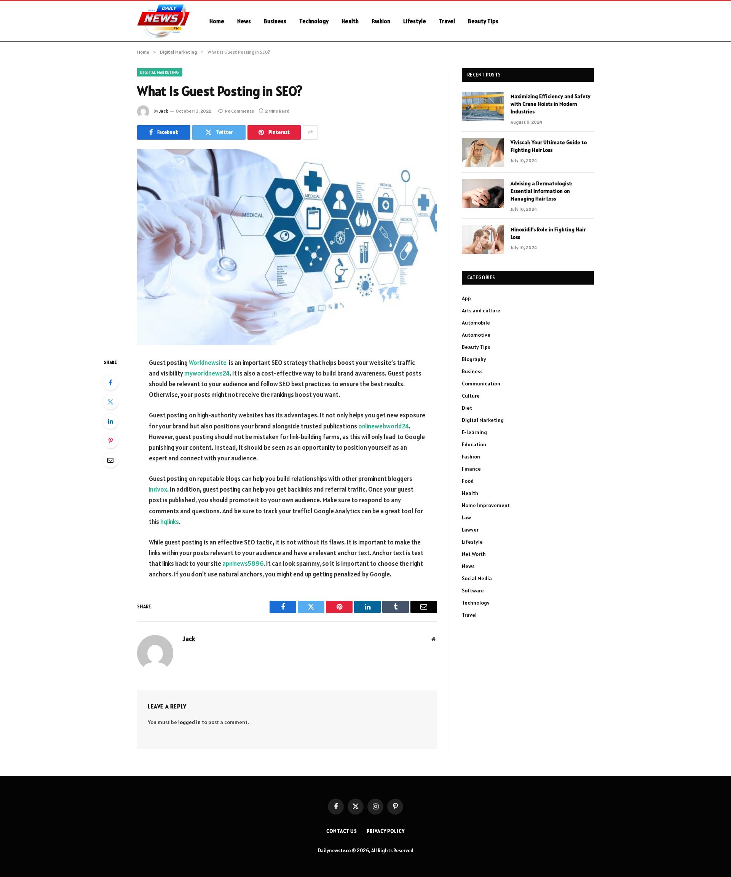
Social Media (477, 578)
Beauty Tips (483, 21)
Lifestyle (414, 21)
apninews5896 (242, 563)
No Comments (239, 111)
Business (275, 21)
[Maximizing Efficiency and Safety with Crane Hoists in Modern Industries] (483, 106)
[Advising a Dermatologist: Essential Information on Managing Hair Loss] (483, 193)
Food (468, 480)
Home (216, 21)
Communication (481, 383)
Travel (447, 21)
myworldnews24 (207, 373)
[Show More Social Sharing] (310, 132)
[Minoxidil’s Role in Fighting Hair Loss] (483, 239)
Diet (467, 407)
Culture (471, 395)
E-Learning (474, 432)
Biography (474, 359)
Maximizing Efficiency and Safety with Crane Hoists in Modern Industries (551, 104)
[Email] (110, 460)
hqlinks (169, 521)
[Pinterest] (110, 440)
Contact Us (341, 831)
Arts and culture (481, 310)
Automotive (476, 334)
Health (350, 21)
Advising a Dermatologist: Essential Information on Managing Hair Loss (542, 191)
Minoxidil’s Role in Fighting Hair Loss (548, 233)
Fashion (381, 21)
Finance (471, 468)
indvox (158, 489)
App (466, 298)
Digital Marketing (159, 72)
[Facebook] (110, 382)
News (244, 21)
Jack (163, 111)
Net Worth (474, 554)
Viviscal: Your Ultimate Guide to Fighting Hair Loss (549, 146)
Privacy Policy (386, 831)
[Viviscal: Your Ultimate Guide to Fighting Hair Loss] (483, 152)
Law (466, 517)
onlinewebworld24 (383, 426)
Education (474, 444)
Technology (314, 21)
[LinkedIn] (110, 421)
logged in (189, 722)
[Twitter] (110, 401)
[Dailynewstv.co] (163, 21)
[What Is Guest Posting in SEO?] (287, 247)
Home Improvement (486, 505)
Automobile (476, 322)
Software (473, 590)
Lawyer (470, 529)
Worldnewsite (208, 362)
